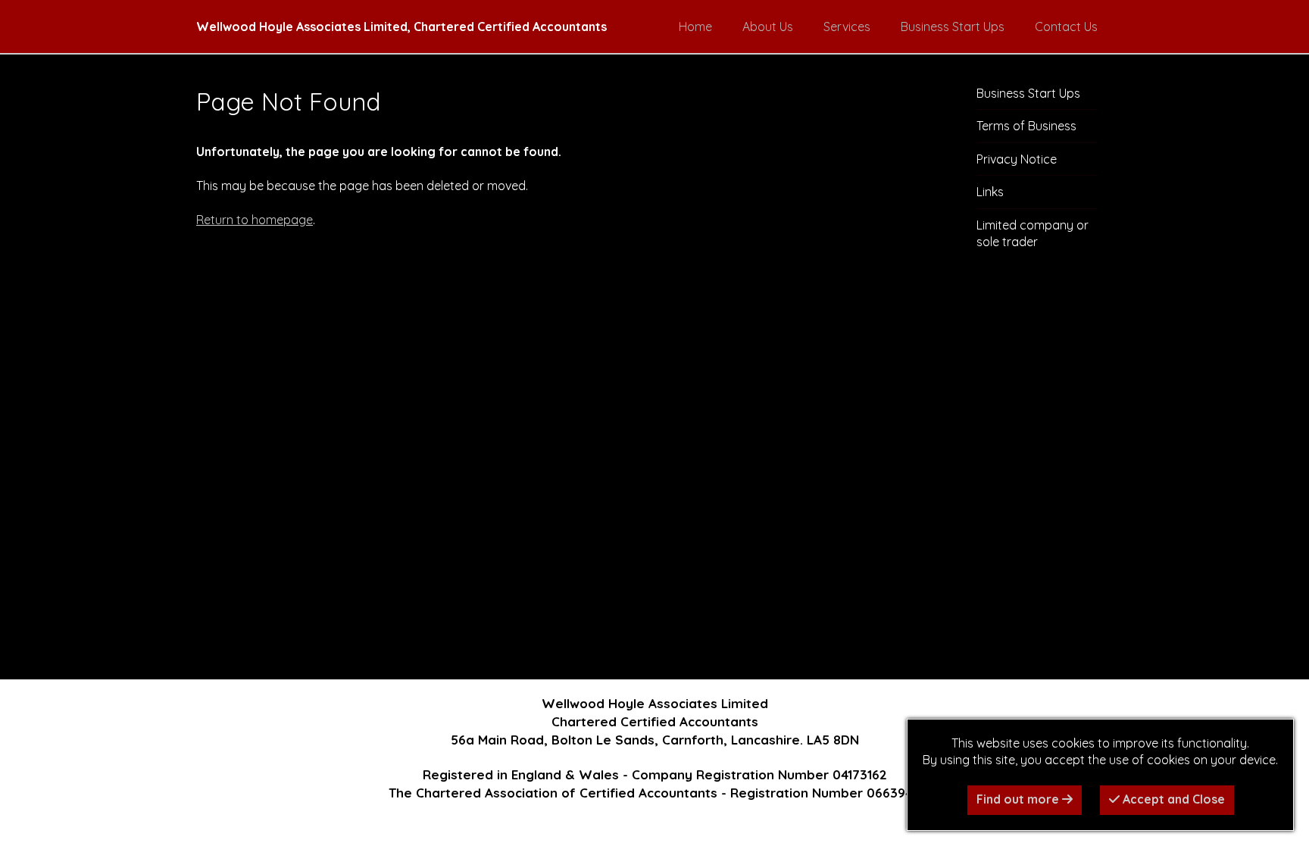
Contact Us (1066, 26)
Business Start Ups (952, 26)
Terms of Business (1026, 125)
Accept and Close (1172, 799)
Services (846, 26)
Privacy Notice (1016, 159)
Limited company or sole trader (1032, 233)
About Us (767, 26)
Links (990, 191)
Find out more (1019, 799)
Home (695, 26)
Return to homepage (254, 219)
